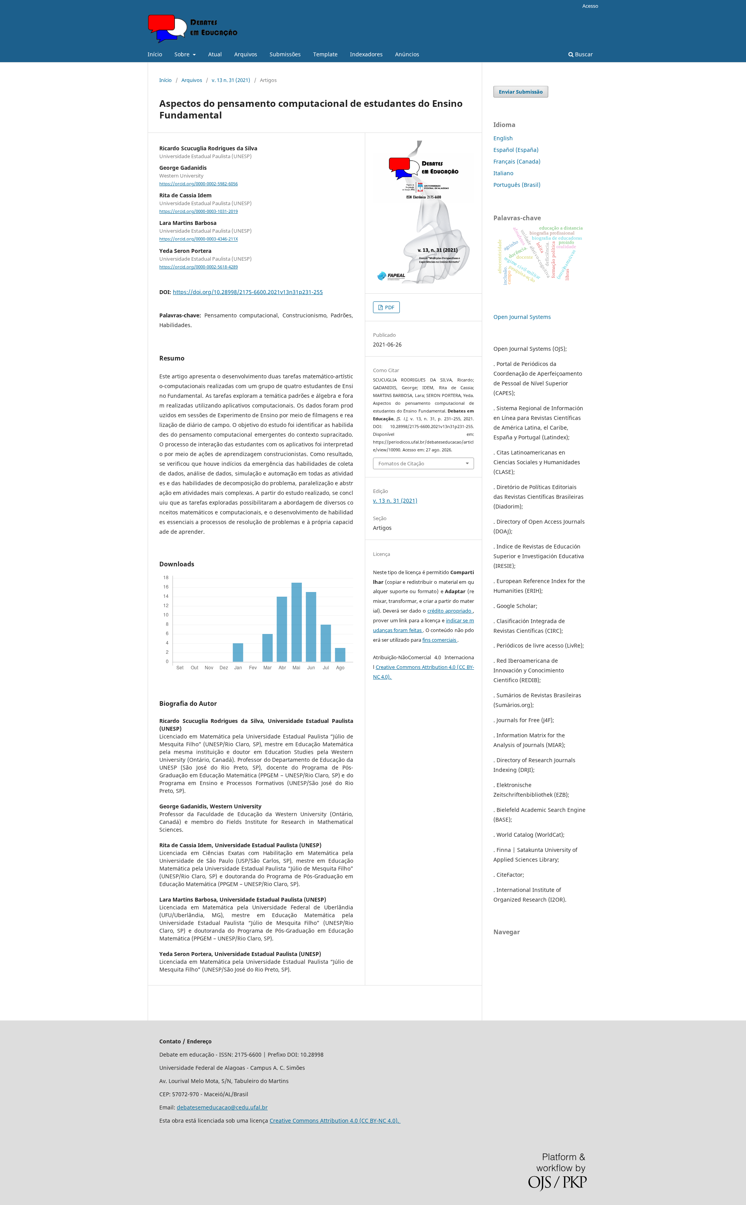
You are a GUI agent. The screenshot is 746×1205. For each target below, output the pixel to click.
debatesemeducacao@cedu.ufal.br (222, 1107)
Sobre (182, 54)
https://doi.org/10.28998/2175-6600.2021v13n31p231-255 (248, 292)
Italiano (503, 173)
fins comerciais (439, 639)
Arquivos (245, 54)
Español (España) (516, 149)
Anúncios (407, 54)
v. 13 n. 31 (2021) (231, 80)
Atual (215, 54)
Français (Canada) (516, 161)
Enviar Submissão (521, 91)
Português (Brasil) (516, 184)
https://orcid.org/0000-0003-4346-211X (198, 239)
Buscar (583, 54)
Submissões (285, 54)
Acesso (590, 5)
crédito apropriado (450, 610)
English (503, 138)
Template (325, 54)
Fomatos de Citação (401, 463)
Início (155, 54)
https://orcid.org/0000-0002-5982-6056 (198, 183)
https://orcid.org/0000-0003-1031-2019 (198, 211)
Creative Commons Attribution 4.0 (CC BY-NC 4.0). (335, 1120)
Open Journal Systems (522, 316)
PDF (389, 307)
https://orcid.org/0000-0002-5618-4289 (198, 267)
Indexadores (366, 54)
